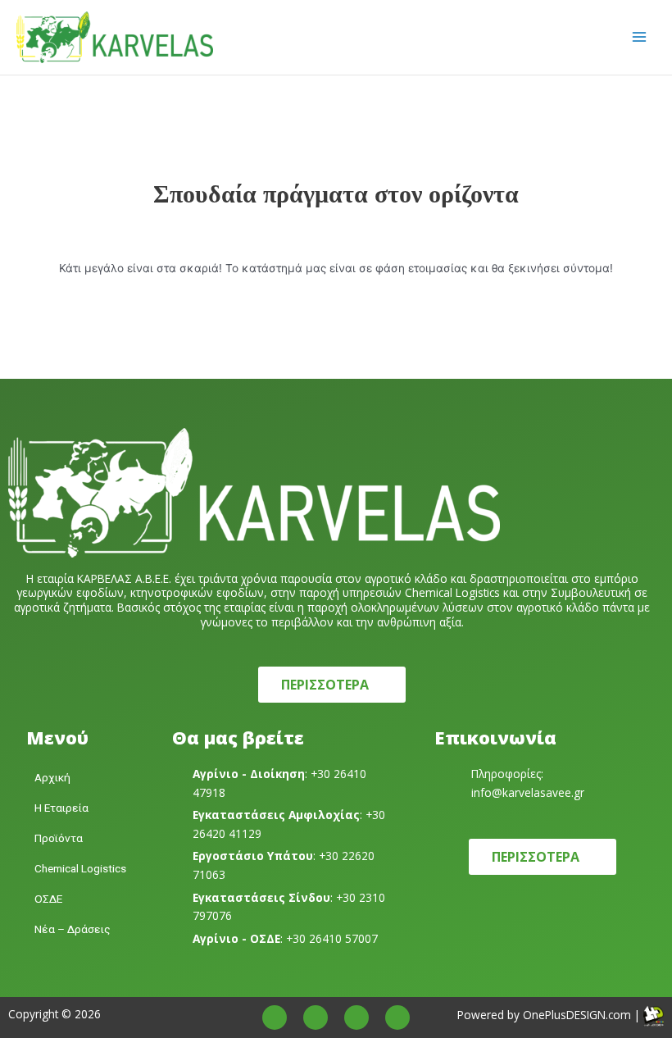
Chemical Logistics (80, 868)
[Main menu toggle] (640, 37)
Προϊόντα (58, 838)
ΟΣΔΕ (48, 898)
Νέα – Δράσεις (72, 929)
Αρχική (52, 777)
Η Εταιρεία (61, 807)
